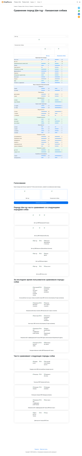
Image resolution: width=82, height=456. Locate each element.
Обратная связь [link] (43, 449)
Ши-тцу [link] (26, 6)
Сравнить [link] (32, 6)
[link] (41, 219)
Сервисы (32, 2)
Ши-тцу (47, 55)
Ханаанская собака (61, 55)
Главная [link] (15, 6)
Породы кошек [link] (25, 2)
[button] (41, 219)
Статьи (38, 2)
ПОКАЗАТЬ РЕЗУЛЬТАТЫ (41, 202)
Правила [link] (37, 449)
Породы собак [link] (17, 2)
